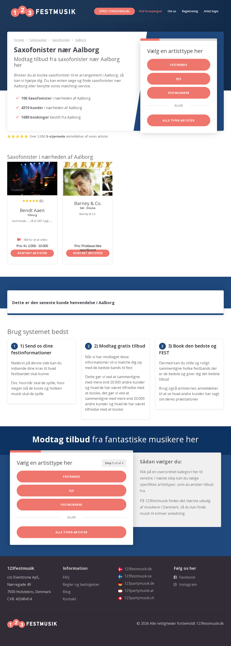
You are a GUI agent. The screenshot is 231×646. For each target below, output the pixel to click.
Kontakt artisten (32, 253)
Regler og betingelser (81, 584)
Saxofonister (61, 40)
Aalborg (80, 40)
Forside (19, 40)
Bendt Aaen (32, 210)
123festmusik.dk (137, 568)
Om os (172, 11)
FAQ (66, 577)
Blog (67, 591)
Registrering (190, 11)
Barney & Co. (88, 203)
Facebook (186, 577)
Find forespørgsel (150, 11)
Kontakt (69, 598)
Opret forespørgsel (114, 11)
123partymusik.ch (138, 597)
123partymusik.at (138, 590)
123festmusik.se (137, 576)
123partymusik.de (138, 583)
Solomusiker (38, 40)
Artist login (211, 11)
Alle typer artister (178, 120)
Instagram (187, 584)
